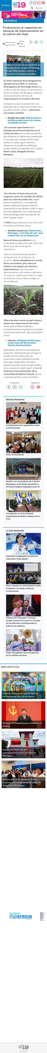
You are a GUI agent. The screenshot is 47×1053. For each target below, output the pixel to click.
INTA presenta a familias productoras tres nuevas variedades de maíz (24, 120)
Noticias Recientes (15, 399)
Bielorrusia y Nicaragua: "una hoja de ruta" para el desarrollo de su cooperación (25, 233)
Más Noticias (10, 667)
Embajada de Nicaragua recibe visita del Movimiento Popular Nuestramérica (24, 343)
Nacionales (10, 20)
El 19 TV (23, 1051)
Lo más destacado (15, 530)
